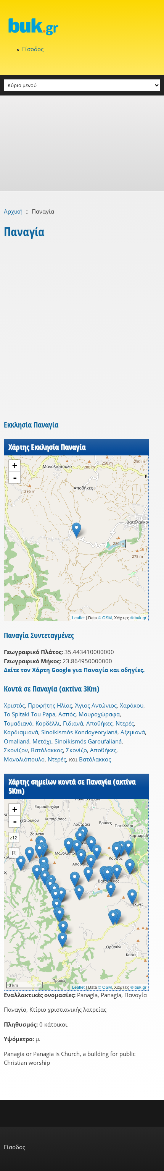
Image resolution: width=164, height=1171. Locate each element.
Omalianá (16, 741)
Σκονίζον (16, 750)
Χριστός (14, 705)
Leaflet (78, 617)
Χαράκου (131, 705)
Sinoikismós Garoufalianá (88, 741)
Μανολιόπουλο (24, 759)
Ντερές (125, 723)
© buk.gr (138, 617)
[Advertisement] (82, 143)
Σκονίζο (76, 750)
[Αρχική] (82, 26)
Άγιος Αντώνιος (96, 705)
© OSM (105, 617)
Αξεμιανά (133, 732)
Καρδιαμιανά (21, 732)
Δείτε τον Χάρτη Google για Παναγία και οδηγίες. (74, 670)
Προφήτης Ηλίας (50, 705)
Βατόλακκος (47, 750)
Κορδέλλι (47, 723)
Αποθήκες (99, 723)
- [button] (15, 477)
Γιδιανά (73, 723)
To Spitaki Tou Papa (29, 714)
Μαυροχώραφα (99, 714)
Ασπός (67, 714)
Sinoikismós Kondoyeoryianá (79, 732)
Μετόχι (41, 741)
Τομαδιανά (18, 723)
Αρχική (13, 211)
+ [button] (14, 465)
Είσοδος (32, 49)
